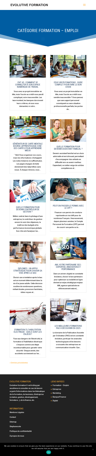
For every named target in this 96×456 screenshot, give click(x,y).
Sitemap (13, 422)
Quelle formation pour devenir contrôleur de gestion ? (28, 209)
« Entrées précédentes (19, 363)
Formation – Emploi (61, 385)
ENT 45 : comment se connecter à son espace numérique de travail (27, 84)
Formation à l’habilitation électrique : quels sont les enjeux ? (28, 331)
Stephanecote (15, 426)
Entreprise (57, 389)
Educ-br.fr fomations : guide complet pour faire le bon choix (68, 84)
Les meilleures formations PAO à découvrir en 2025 (68, 327)
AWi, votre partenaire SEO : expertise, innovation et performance (68, 266)
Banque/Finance (59, 397)
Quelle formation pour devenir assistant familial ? (68, 147)
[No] (93, 449)
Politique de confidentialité (21, 431)
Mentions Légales (17, 412)
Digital (55, 401)
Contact (13, 417)
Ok (49, 452)
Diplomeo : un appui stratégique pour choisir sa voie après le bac (27, 270)
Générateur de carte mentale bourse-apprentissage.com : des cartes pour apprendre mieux (28, 147)
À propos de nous (17, 436)
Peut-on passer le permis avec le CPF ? (68, 206)
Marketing (57, 393)
